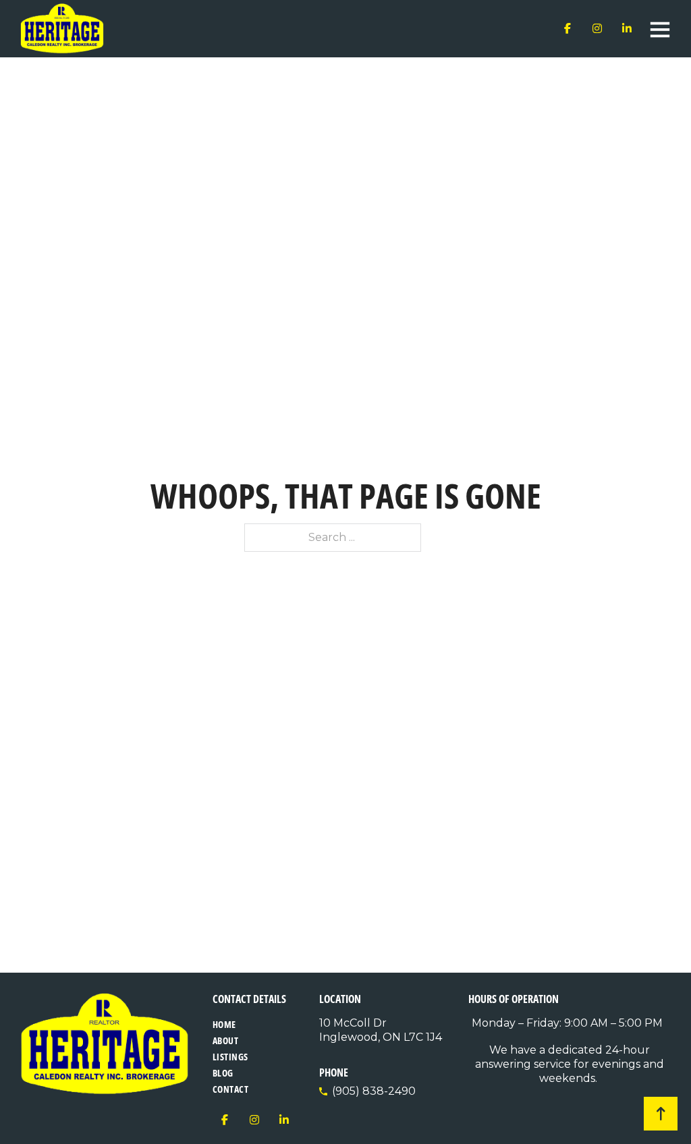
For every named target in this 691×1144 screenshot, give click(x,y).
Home (224, 1024)
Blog (223, 1072)
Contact (231, 1089)
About (226, 1040)
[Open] (660, 29)
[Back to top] (661, 1114)
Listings (230, 1056)
